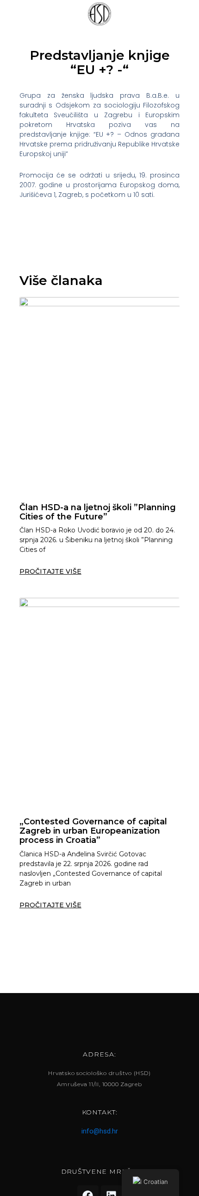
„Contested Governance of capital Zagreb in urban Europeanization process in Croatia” (93, 830)
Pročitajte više (50, 571)
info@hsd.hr (99, 1131)
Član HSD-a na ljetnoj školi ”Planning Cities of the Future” (97, 512)
